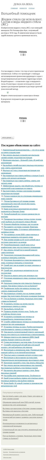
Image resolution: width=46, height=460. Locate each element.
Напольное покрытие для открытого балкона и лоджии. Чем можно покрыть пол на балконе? (21, 284)
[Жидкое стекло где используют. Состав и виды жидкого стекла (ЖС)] (23, 92)
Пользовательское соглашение (17, 452)
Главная (14, 8)
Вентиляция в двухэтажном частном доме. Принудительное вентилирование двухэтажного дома (22, 358)
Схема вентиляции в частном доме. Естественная (24, 342)
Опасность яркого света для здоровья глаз (21, 275)
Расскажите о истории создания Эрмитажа (21, 227)
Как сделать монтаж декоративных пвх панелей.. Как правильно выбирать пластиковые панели (21, 366)
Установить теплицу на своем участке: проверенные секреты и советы (17, 305)
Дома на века (23, 4)
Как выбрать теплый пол (13, 309)
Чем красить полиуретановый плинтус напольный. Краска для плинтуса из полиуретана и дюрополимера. (23, 333)
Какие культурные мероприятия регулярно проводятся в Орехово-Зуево (19, 210)
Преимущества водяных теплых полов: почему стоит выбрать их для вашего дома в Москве (21, 220)
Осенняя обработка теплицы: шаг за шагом (21, 224)
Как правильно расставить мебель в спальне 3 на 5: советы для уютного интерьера (22, 176)
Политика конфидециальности (11, 454)
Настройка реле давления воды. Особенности (22, 375)
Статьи (31, 8)
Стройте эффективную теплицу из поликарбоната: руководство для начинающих (22, 322)
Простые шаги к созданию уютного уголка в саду (23, 355)
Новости (23, 8)
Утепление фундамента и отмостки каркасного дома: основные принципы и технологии (21, 261)
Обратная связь (7, 457)
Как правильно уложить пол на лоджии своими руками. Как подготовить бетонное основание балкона (22, 294)
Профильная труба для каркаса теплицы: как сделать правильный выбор (20, 289)
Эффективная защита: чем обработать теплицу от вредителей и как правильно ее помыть (22, 187)
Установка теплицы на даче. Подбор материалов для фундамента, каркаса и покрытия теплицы (22, 328)
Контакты (5, 452)
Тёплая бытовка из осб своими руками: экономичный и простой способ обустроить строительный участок (18, 204)
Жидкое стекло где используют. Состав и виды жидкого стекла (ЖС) (21, 21)
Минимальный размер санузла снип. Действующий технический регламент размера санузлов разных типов (23, 417)
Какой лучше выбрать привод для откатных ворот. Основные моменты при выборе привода (22, 379)
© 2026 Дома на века (8, 449)
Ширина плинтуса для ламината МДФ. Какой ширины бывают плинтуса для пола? (20, 338)
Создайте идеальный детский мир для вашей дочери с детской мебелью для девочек (20, 346)
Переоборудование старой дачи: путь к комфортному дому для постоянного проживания (20, 246)
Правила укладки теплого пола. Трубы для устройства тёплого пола (19, 312)
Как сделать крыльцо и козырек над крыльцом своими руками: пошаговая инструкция (20, 156)
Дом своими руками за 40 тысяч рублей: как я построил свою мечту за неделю (20, 240)
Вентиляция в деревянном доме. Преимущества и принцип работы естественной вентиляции (22, 351)
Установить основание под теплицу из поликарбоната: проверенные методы (17, 317)
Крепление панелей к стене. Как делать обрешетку (24, 362)
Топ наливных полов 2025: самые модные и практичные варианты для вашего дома (20, 235)
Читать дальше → (7, 137)
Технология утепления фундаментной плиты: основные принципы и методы (20, 256)
